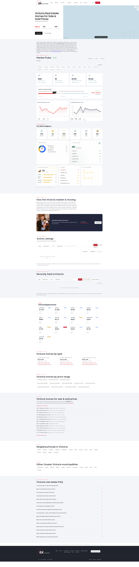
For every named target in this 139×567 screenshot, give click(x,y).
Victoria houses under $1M (42, 379)
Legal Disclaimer (99, 559)
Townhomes (102, 58)
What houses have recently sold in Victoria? (46, 530)
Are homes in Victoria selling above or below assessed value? (49, 502)
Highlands (57, 467)
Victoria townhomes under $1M (70, 386)
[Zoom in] (137, 7)
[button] (57, 2)
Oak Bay (81, 467)
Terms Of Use (94, 559)
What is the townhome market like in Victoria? (46, 523)
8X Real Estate (87, 544)
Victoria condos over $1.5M (90, 383)
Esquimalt (52, 467)
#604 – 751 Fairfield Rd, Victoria (42, 423)
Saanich (86, 467)
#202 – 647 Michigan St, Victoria (42, 421)
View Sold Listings (48, 33)
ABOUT (51, 2)
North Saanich (75, 467)
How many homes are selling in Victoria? (45, 506)
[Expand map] (135, 7)
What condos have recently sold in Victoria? (46, 533)
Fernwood (70, 449)
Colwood (46, 467)
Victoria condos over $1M (78, 383)
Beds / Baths (59, 246)
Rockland (44, 452)
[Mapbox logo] (66, 38)
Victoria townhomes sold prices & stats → (90, 364)
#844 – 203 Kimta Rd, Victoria (42, 410)
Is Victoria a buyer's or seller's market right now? (47, 485)
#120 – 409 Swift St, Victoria (41, 412)
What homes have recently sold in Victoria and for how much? (50, 526)
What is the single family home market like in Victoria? (48, 516)
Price (53, 246)
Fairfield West (64, 449)
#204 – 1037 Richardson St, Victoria (43, 419)
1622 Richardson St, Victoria (41, 417)
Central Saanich (40, 467)
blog (81, 2)
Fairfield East (39, 69)
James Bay (81, 449)
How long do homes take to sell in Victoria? (46, 495)
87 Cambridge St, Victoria (41, 430)
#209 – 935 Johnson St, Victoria (42, 425)
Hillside (76, 449)
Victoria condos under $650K (55, 383)
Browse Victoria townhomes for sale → (89, 362)
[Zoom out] (137, 8)
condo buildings (67, 552)
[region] (101, 22)
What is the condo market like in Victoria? (45, 519)
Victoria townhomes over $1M (83, 386)
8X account (71, 403)
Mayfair (91, 449)
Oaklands (96, 449)
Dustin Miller (44, 559)
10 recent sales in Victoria (41, 435)
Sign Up (97, 2)
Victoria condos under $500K (42, 383)
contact (77, 552)
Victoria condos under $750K (67, 383)
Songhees (50, 452)
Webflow (51, 559)
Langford (63, 467)
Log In (92, 2)
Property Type (46, 246)
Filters (40, 246)
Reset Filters (100, 64)
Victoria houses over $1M (53, 379)
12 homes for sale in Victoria (41, 405)
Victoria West (56, 452)
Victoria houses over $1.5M (65, 379)
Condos (96, 58)
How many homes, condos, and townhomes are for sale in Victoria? (51, 513)
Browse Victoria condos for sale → (66, 362)
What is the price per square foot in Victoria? (46, 499)
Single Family (90, 58)
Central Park (52, 69)
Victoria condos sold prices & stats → (67, 364)
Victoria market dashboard (56, 51)
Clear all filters (99, 251)
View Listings (38, 33)
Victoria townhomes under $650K (43, 386)
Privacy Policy (90, 559)
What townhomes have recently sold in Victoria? (47, 536)
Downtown (46, 69)
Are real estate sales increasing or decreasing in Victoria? (49, 509)
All (85, 58)
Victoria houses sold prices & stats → (45, 364)
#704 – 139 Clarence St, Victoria (42, 408)
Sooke (95, 467)
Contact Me (98, 222)
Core (39, 11)
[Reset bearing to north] (137, 10)
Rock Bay (39, 452)
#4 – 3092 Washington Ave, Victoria (43, 414)
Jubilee (86, 449)
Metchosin (69, 467)
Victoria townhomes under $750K (57, 386)
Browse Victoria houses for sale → (44, 362)
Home (36, 11)
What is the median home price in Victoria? (45, 489)
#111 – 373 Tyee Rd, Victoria (41, 432)
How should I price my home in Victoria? (45, 492)
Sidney (91, 467)
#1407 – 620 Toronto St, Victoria (42, 428)
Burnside (58, 69)
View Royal (39, 469)
